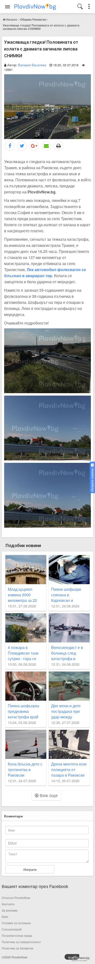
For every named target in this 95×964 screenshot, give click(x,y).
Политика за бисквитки (17, 948)
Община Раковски (33, 19)
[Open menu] (7, 7)
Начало (11, 19)
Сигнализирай (12, 929)
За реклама (10, 910)
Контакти (8, 904)
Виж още (48, 795)
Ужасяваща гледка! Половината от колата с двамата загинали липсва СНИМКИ (41, 27)
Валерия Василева (32, 65)
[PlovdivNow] (79, 959)
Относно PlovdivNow (16, 898)
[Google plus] (34, 145)
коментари (13, 816)
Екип (5, 916)
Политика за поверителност (21, 942)
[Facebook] (9, 145)
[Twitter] (22, 145)
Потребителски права (17, 935)
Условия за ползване (16, 923)
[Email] (46, 145)
